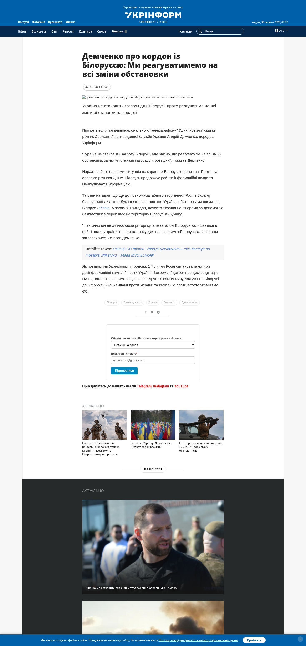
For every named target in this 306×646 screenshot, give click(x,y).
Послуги (23, 22)
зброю (104, 208)
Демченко (169, 302)
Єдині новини (190, 302)
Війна (22, 31)
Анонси (70, 22)
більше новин (153, 469)
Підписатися (124, 370)
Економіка (39, 31)
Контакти (185, 31)
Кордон (152, 302)
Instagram (161, 386)
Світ (54, 31)
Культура (85, 31)
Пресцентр (55, 22)
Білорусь (112, 302)
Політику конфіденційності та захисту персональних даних (198, 640)
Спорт (101, 31)
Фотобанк (38, 22)
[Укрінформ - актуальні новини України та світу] (153, 14)
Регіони (68, 31)
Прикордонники (132, 302)
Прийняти (254, 640)
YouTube (181, 386)
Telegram (144, 386)
